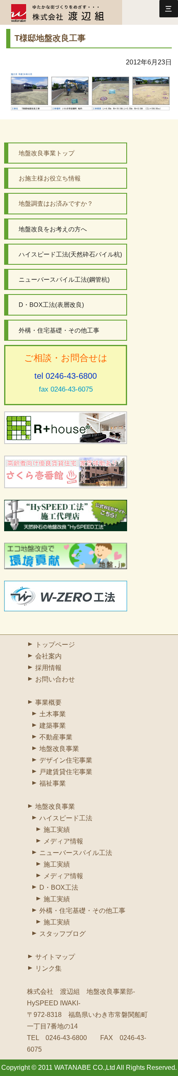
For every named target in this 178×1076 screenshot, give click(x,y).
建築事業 (52, 725)
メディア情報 (63, 841)
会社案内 (48, 656)
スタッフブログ (62, 933)
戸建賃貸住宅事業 (65, 771)
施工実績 (56, 829)
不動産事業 (55, 737)
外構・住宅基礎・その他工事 (82, 910)
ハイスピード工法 (65, 818)
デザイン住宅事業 (65, 760)
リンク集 (48, 968)
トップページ (55, 644)
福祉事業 (52, 783)
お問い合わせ (55, 679)
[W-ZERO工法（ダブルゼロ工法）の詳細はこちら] (65, 596)
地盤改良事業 (59, 748)
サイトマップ (55, 956)
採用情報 (48, 667)
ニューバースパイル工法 (75, 852)
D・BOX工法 (58, 887)
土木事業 (52, 713)
